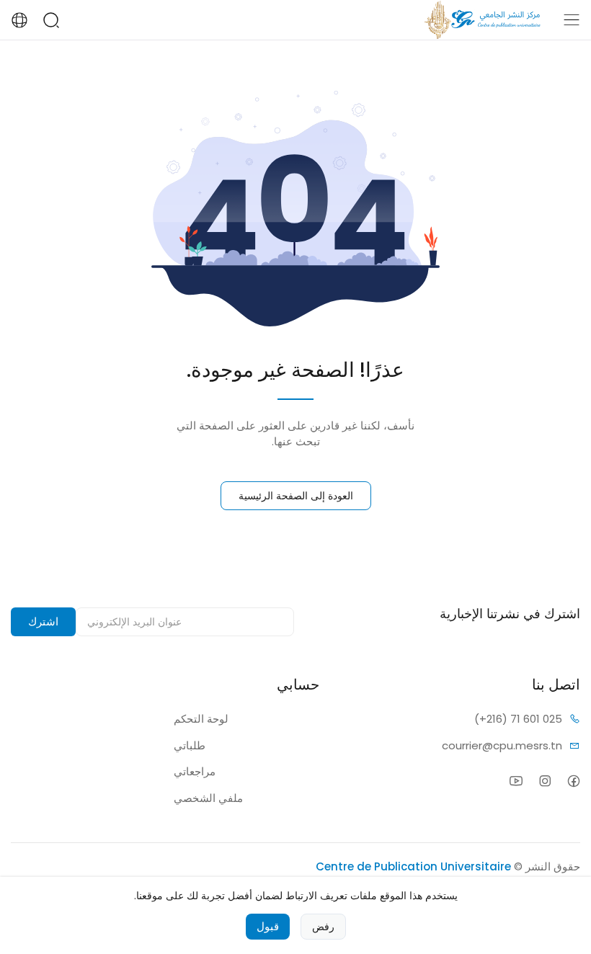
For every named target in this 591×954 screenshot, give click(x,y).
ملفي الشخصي (208, 798)
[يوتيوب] (515, 780)
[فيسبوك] (573, 780)
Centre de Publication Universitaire (413, 866)
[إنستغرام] (544, 780)
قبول (268, 926)
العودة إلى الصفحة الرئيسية (296, 496)
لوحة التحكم (201, 718)
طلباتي (189, 745)
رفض (323, 926)
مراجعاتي (194, 771)
